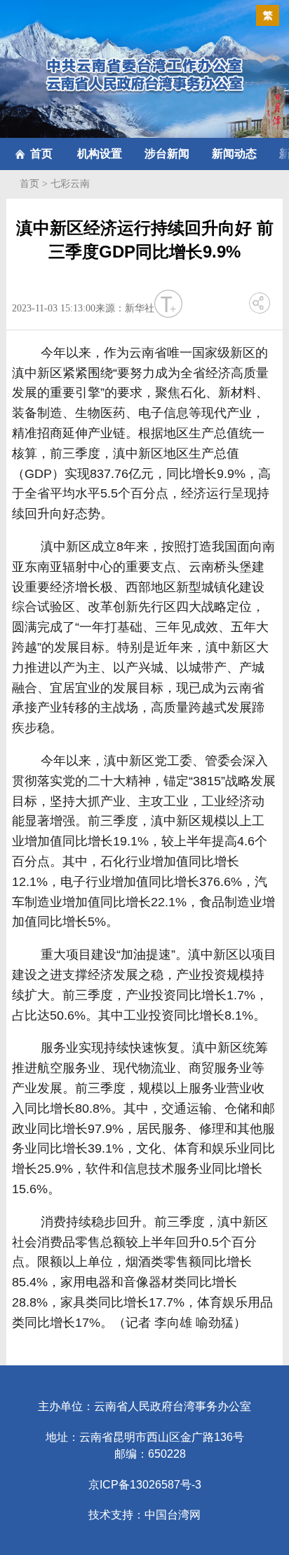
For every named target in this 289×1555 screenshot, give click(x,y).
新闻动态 (234, 154)
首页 (41, 154)
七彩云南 (70, 183)
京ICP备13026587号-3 (144, 1485)
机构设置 (99, 154)
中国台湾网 (172, 1515)
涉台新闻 (166, 154)
